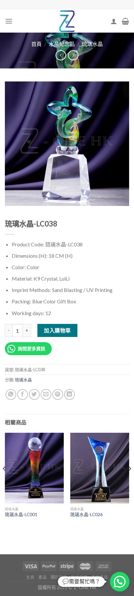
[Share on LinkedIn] (69, 394)
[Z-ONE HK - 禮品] (67, 21)
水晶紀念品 (62, 44)
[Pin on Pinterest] (57, 394)
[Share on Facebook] (22, 394)
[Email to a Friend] (46, 394)
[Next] (129, 481)
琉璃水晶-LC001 (21, 514)
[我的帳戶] (114, 21)
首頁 (36, 44)
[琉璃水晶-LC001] (34, 468)
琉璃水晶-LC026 (86, 514)
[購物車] (125, 21)
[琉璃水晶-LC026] (99, 468)
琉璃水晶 (92, 44)
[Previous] (4, 481)
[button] (119, 581)
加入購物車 (57, 330)
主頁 (30, 577)
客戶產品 (99, 577)
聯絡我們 (79, 577)
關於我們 (59, 577)
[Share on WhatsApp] (11, 394)
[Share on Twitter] (34, 394)
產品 (42, 577)
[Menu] (9, 21)
